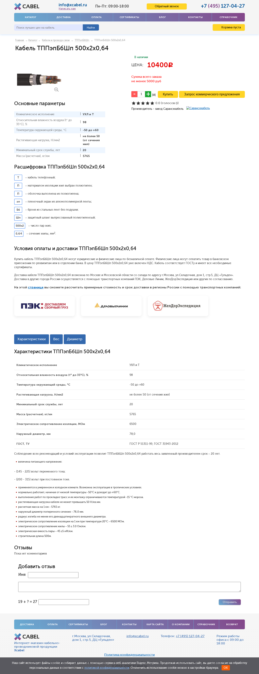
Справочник (228, 17)
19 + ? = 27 (27, 601)
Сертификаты (129, 17)
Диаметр (74, 339)
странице (36, 287)
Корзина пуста (231, 27)
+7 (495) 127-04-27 (190, 636)
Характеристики (31, 339)
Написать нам (67, 8)
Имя (22, 574)
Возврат (232, 624)
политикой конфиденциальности (106, 668)
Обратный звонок (167, 6)
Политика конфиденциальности (129, 655)
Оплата (96, 17)
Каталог (30, 17)
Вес (56, 339)
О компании (181, 624)
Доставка (63, 17)
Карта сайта (155, 624)
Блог (162, 17)
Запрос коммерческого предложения (212, 94)
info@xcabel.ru (73, 4)
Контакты (195, 17)
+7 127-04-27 (223, 6)
